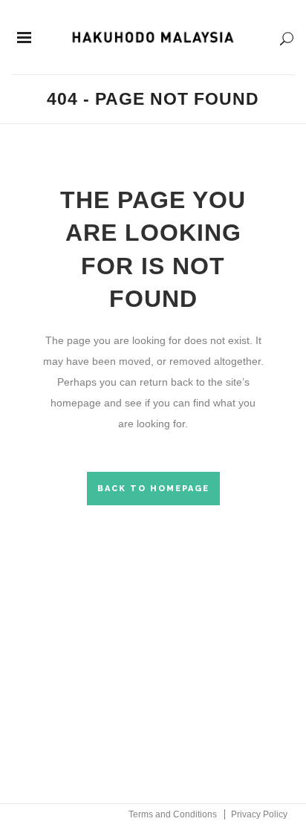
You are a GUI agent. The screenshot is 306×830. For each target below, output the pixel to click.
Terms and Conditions (172, 814)
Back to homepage (153, 488)
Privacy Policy (259, 814)
